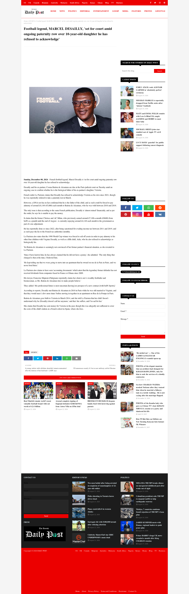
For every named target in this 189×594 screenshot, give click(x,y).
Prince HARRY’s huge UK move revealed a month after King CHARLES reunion (149, 538)
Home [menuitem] (53, 11)
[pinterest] (164, 2)
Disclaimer (122, 591)
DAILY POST (42, 551)
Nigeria (85, 2)
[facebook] (150, 2)
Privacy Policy (93, 591)
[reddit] (160, 207)
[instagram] (159, 2)
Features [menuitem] (136, 11)
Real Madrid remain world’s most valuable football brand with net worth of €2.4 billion (37, 404)
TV (112, 2)
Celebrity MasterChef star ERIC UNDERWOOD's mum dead (101, 536)
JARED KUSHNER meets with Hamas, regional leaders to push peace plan (149, 525)
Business (119, 2)
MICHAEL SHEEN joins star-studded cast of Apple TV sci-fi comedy (148, 132)
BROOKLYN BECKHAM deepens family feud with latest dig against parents (101, 404)
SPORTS (32, 21)
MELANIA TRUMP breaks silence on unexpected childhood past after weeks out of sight (150, 486)
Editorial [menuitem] (85, 11)
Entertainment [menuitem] (101, 11)
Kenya (92, 2)
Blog (107, 2)
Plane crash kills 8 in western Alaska (99, 510)
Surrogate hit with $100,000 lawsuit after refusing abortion (102, 523)
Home (26, 21)
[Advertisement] (70, 67)
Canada (36, 2)
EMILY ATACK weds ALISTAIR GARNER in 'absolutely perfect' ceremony (149, 90)
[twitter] (155, 2)
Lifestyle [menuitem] (160, 11)
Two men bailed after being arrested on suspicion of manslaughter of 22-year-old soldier (102, 486)
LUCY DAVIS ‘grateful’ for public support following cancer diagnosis (150, 144)
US (25, 2)
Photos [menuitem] (148, 11)
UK (29, 2)
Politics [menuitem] (72, 11)
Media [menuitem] (125, 11)
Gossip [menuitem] (115, 11)
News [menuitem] (62, 11)
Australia (54, 2)
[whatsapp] (149, 207)
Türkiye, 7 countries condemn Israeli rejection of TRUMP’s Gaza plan (150, 512)
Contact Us (132, 591)
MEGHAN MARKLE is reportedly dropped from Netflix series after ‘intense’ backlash (150, 103)
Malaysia (63, 2)
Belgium (45, 2)
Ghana (100, 2)
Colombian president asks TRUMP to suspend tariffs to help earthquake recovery (150, 499)
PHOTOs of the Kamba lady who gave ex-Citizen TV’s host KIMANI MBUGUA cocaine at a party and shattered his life (150, 407)
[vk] (160, 214)
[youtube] (149, 214)
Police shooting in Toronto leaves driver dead (101, 497)
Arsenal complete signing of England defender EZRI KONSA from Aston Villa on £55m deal (69, 404)
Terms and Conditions (109, 591)
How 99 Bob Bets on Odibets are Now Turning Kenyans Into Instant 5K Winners (150, 422)
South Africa (74, 2)
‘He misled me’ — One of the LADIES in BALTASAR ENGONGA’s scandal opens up (148, 356)
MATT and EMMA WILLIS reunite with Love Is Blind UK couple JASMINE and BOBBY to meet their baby (150, 117)
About (84, 591)
